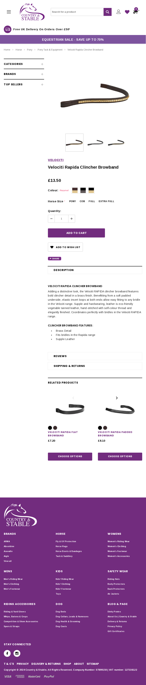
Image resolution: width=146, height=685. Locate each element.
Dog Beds (61, 612)
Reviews (60, 356)
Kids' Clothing (63, 584)
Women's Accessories (119, 556)
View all (8, 561)
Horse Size (56, 201)
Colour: (58, 190)
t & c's (9, 664)
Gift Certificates (116, 631)
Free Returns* (25, 29)
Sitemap (93, 664)
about (79, 664)
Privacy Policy (115, 626)
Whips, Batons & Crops (16, 617)
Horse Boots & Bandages (69, 551)
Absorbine (9, 546)
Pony (29, 49)
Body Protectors (116, 584)
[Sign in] (118, 12)
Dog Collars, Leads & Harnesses (72, 617)
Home (7, 49)
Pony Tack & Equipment (50, 49)
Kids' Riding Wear (65, 579)
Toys (58, 594)
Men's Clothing (11, 584)
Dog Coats (61, 626)
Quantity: (54, 211)
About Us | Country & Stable (122, 617)
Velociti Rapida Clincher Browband (85, 49)
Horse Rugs (61, 546)
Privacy (23, 664)
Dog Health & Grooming (68, 621)
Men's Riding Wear (13, 579)
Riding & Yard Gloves (15, 612)
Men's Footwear (12, 589)
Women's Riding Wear (119, 541)
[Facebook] (7, 653)
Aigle (6, 556)
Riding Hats (114, 579)
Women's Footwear (117, 551)
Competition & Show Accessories (21, 621)
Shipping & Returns (69, 366)
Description (64, 270)
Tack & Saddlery (64, 556)
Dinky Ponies (114, 612)
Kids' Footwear (63, 589)
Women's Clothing (117, 546)
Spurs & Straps (11, 626)
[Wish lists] (127, 12)
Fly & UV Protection (66, 541)
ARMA (7, 541)
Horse (19, 49)
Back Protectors (116, 589)
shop (67, 664)
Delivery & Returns (117, 621)
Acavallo (8, 551)
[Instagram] (16, 653)
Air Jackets (113, 594)
